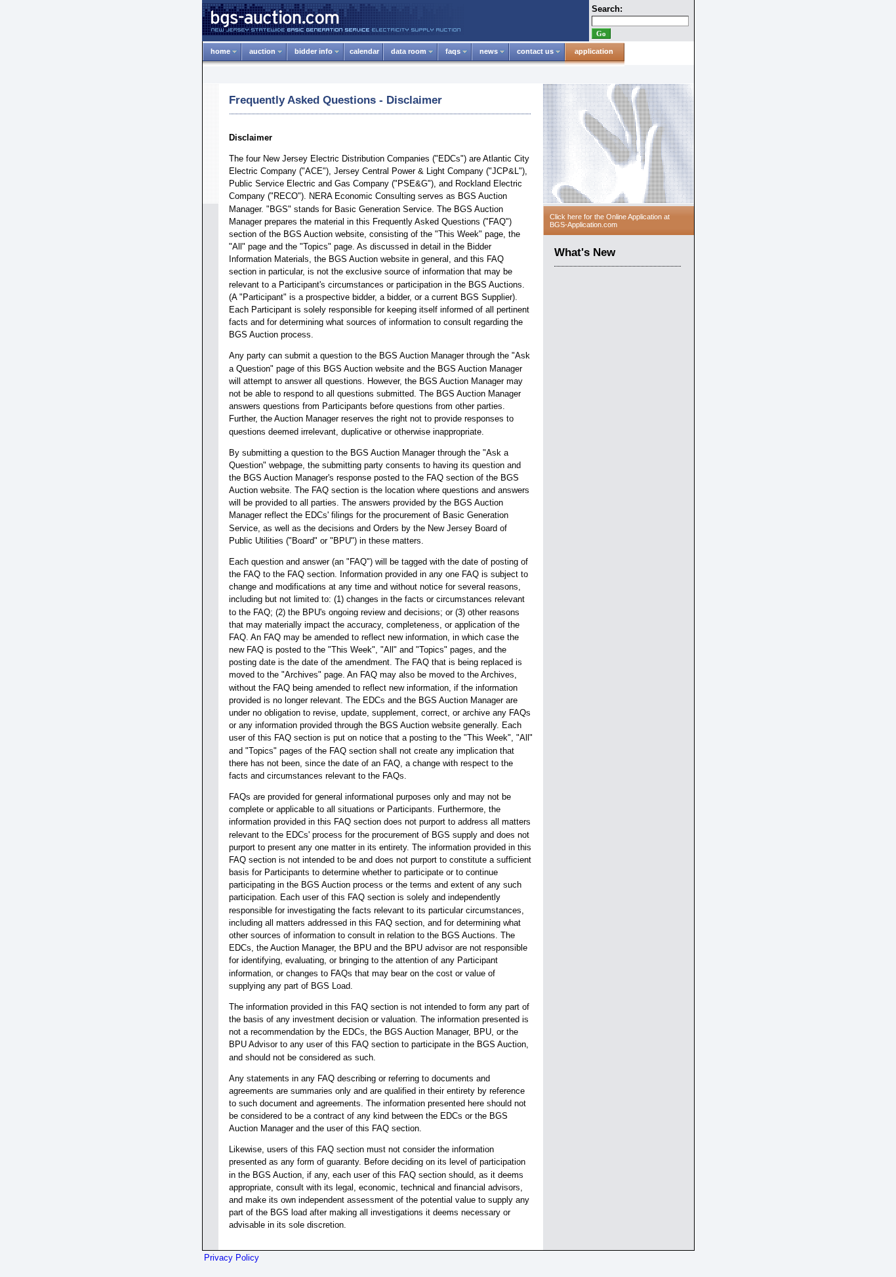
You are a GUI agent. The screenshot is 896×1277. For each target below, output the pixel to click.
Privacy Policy (231, 1258)
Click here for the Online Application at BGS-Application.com (610, 220)
